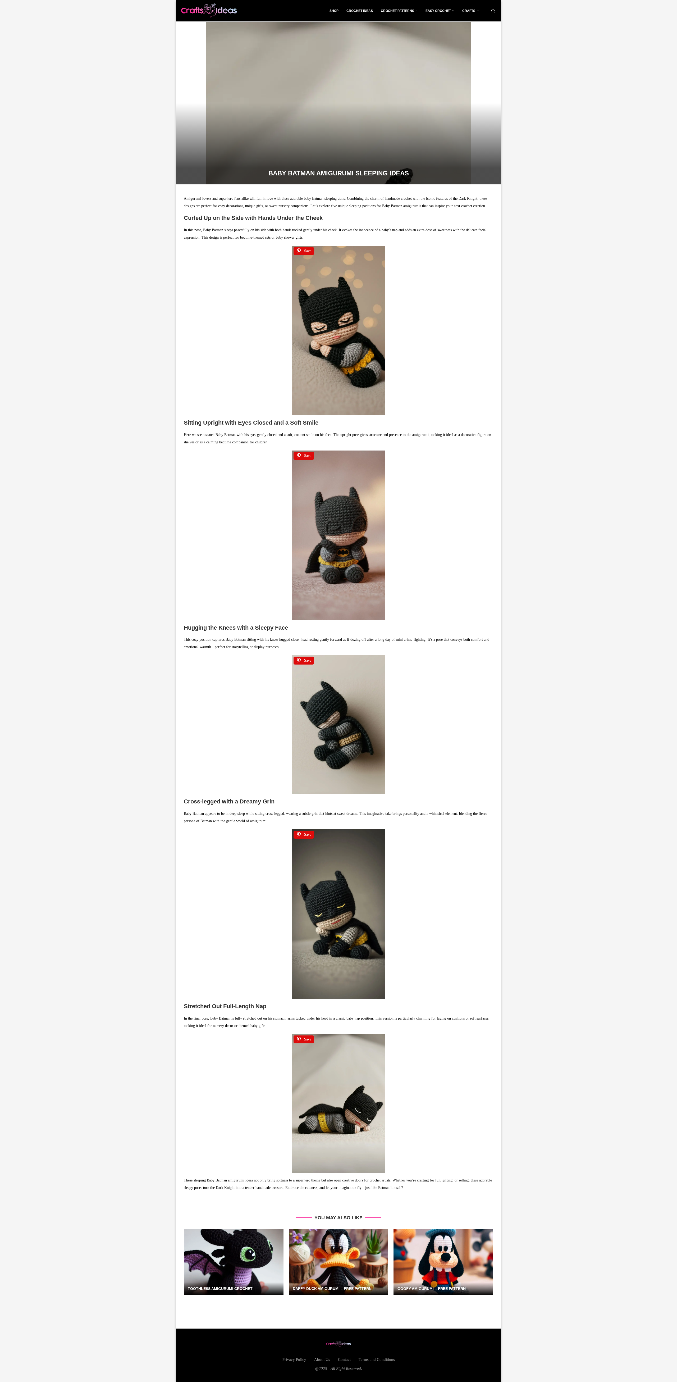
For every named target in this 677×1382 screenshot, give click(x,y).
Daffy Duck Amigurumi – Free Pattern (332, 1288)
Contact (344, 1359)
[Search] (493, 10)
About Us (322, 1359)
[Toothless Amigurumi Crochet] (233, 1262)
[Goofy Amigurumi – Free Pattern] (443, 1262)
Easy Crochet (438, 11)
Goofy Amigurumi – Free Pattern (431, 1288)
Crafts (468, 11)
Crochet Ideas (359, 11)
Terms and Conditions (377, 1359)
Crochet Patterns (397, 11)
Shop (334, 11)
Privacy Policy (294, 1359)
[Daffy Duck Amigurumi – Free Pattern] (338, 1262)
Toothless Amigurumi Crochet (220, 1288)
